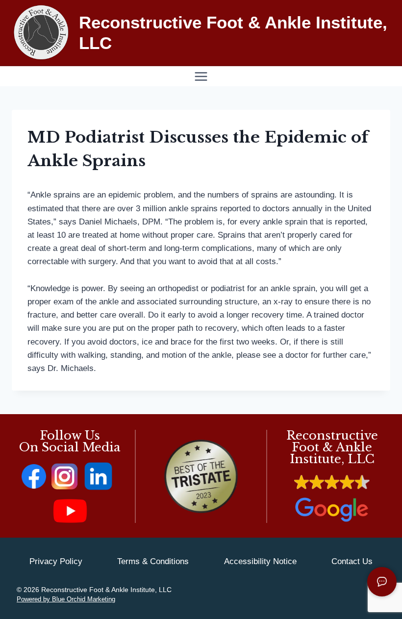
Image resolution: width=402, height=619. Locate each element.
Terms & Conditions (153, 561)
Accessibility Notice (260, 561)
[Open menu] (201, 76)
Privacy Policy (55, 561)
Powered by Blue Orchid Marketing (66, 599)
